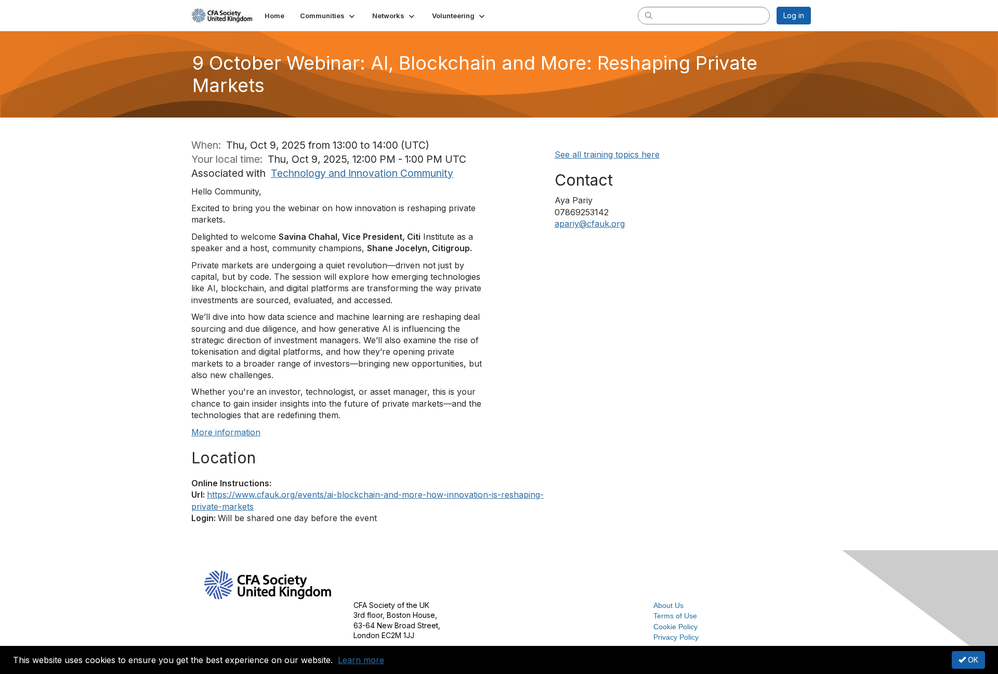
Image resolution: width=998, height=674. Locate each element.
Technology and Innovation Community (362, 173)
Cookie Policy (675, 627)
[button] (328, 15)
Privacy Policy (676, 637)
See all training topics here (607, 154)
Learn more (361, 660)
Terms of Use (675, 616)
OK (972, 659)
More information (225, 432)
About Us (668, 605)
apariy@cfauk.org (590, 223)
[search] (649, 15)
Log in (793, 15)
